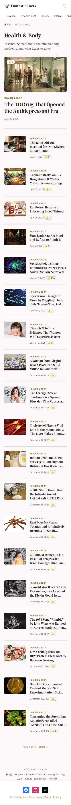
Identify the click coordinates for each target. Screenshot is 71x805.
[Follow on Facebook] (26, 790)
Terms (47, 797)
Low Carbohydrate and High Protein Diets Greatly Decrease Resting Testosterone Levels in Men (48, 656)
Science (11, 16)
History (45, 16)
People (58, 16)
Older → (43, 746)
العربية (19, 778)
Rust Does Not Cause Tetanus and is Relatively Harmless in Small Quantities (47, 527)
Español (19, 774)
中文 (63, 774)
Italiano (28, 778)
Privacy (57, 797)
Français (30, 774)
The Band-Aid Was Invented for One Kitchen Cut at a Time (47, 147)
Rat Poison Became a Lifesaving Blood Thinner (47, 210)
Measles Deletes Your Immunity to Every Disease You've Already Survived (48, 268)
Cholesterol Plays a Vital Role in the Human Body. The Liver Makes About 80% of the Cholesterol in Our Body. (47, 430)
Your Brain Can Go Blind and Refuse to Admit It (46, 238)
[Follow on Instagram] (35, 790)
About (39, 797)
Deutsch (41, 774)
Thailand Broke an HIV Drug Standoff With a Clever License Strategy (46, 179)
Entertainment (28, 16)
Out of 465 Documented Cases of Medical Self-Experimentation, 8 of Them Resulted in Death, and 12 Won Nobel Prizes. (47, 688)
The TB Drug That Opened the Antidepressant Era (34, 107)
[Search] (64, 6)
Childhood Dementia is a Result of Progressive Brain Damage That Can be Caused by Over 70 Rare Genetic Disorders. (47, 559)
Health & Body (13, 98)
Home (7, 24)
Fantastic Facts (26, 797)
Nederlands (40, 778)
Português (53, 774)
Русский (53, 778)
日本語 (9, 774)
